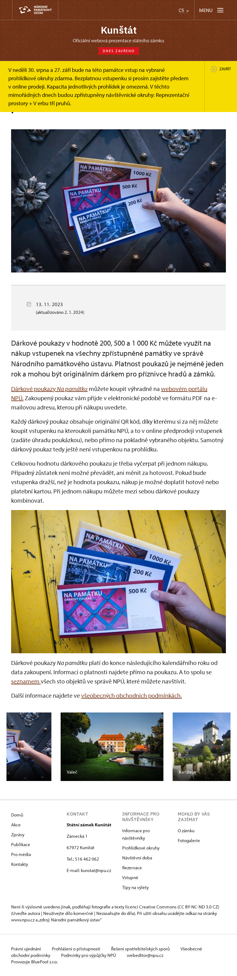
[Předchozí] (21, 747)
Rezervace (132, 867)
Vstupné (130, 877)
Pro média (21, 854)
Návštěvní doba (137, 858)
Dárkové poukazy (49, 388)
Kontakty (19, 864)
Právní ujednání (26, 949)
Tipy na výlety (135, 887)
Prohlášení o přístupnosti (76, 949)
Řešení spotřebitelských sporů (141, 949)
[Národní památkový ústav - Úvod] (35, 10)
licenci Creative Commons (151, 907)
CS (182, 10)
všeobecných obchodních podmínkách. (131, 695)
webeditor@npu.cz (145, 955)
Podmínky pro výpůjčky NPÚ (89, 955)
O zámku (186, 830)
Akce (16, 825)
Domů (17, 815)
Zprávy (17, 834)
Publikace (20, 844)
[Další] (216, 747)
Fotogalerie (189, 840)
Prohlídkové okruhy (141, 848)
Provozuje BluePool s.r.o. (34, 962)
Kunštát (119, 29)
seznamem (26, 681)
